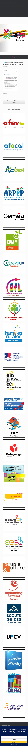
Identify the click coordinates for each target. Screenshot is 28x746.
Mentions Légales (6, 725)
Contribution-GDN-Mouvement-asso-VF (14, 101)
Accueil (4, 62)
